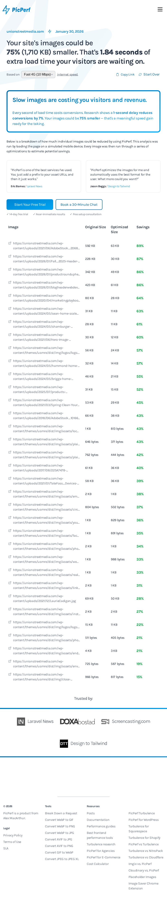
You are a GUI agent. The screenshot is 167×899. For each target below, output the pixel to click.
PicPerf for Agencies (101, 851)
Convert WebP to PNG (60, 826)
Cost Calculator (98, 864)
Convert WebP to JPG (59, 833)
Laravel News (34, 186)
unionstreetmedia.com (25, 31)
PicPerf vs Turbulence (143, 844)
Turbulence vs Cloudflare (146, 857)
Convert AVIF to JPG (58, 839)
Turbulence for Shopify (144, 838)
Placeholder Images (142, 877)
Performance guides (101, 826)
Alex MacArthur (14, 818)
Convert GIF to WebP (59, 852)
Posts (90, 813)
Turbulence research (101, 844)
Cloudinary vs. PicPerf (144, 870)
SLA (5, 848)
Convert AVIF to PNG (59, 846)
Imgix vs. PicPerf (140, 864)
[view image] (9, 243)
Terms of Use (12, 842)
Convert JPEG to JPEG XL (62, 859)
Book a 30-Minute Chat (78, 204)
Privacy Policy (12, 835)
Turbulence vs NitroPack (146, 851)
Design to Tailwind (119, 186)
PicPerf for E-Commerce (103, 857)
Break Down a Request (61, 813)
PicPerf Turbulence (142, 813)
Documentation (98, 820)
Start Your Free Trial (29, 204)
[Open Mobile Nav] (160, 10)
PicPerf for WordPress (143, 820)
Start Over (151, 74)
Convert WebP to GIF (59, 820)
